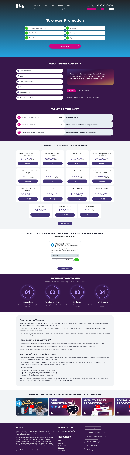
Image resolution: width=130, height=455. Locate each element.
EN (92, 5)
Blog (46, 5)
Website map (62, 450)
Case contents (56, 255)
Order (72, 90)
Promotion (37, 9)
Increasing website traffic (94, 437)
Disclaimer (61, 448)
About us (66, 9)
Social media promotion (94, 432)
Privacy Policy (62, 445)
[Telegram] (101, 5)
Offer (68, 5)
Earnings (48, 9)
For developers (91, 441)
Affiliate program (92, 445)
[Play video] (32, 407)
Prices (57, 9)
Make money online (93, 428)
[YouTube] (104, 5)
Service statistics (85, 90)
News (52, 5)
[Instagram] (109, 5)
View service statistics (28, 450)
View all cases (65, 268)
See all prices (65, 223)
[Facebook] (98, 5)
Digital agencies (91, 450)
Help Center (37, 5)
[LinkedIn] (107, 5)
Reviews (60, 5)
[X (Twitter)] (112, 5)
